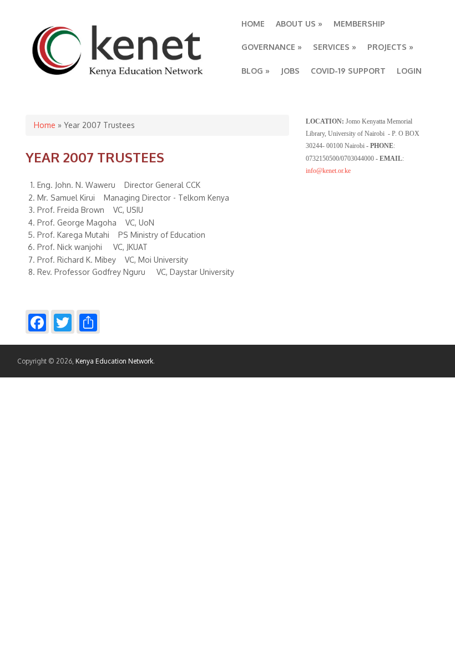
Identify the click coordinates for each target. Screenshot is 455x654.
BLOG (255, 70)
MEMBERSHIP (359, 23)
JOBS (290, 70)
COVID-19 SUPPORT (348, 70)
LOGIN (409, 70)
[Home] (118, 77)
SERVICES (334, 47)
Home (44, 125)
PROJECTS (390, 47)
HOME (253, 23)
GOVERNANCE (271, 47)
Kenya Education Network (114, 361)
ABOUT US (299, 23)
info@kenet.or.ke (328, 171)
